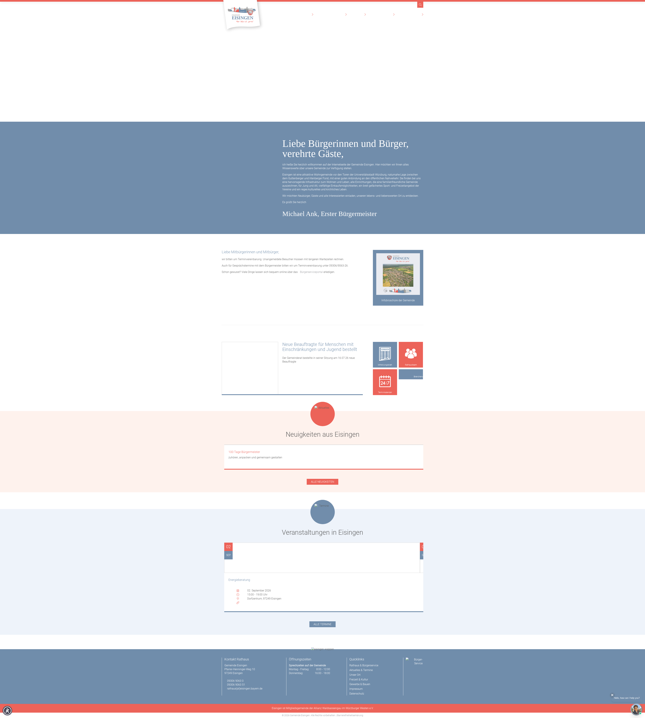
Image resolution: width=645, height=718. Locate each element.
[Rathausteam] (411, 354)
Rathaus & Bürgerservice (294, 14)
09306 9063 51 (236, 684)
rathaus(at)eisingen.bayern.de (244, 688)
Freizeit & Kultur (381, 14)
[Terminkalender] (385, 381)
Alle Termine (322, 624)
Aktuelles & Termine (331, 14)
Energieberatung (239, 580)
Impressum (356, 688)
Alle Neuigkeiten (322, 481)
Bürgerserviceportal (311, 272)
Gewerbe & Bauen (410, 14)
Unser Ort (357, 14)
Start (269, 14)
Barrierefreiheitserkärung (350, 715)
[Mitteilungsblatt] (385, 354)
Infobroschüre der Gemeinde (398, 300)
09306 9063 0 (235, 680)
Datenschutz (356, 693)
